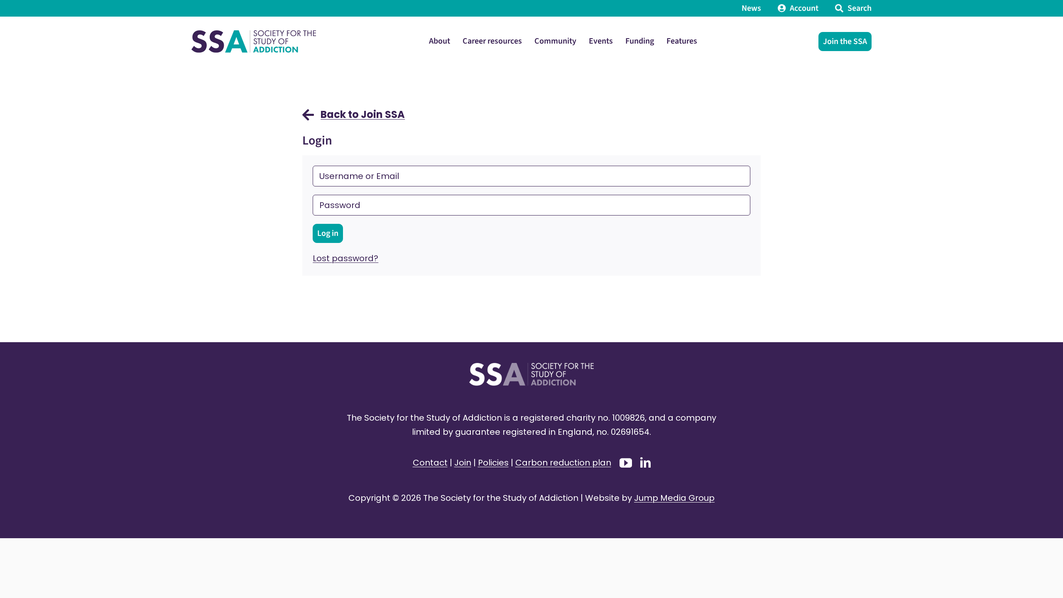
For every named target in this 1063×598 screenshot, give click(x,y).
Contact (430, 462)
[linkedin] (645, 462)
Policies (493, 462)
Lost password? (345, 258)
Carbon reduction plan (563, 462)
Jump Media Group (674, 498)
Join (462, 462)
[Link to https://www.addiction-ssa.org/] (308, 119)
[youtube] (626, 463)
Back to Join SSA (363, 114)
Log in (327, 233)
